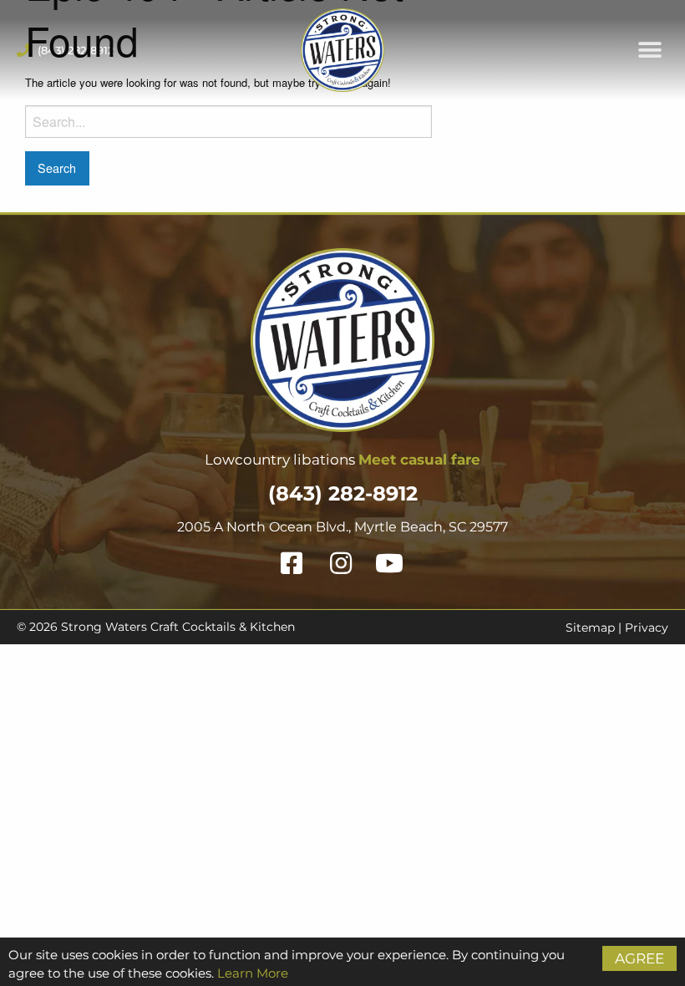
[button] (649, 50)
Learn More (252, 973)
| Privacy (641, 627)
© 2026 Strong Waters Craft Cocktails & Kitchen (156, 626)
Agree (639, 958)
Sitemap (590, 627)
